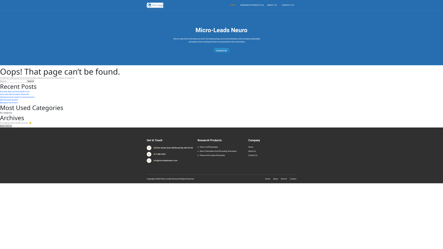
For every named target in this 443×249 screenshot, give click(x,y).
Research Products (251, 5)
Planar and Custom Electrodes (212, 155)
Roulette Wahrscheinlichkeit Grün (14, 91)
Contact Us (288, 5)
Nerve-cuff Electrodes (209, 147)
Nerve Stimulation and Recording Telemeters (218, 151)
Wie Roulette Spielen (9, 100)
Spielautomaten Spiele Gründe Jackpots (17, 97)
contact (293, 179)
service (284, 179)
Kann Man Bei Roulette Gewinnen (14, 94)
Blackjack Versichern (9, 102)
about (275, 179)
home (232, 5)
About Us (272, 5)
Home (250, 147)
